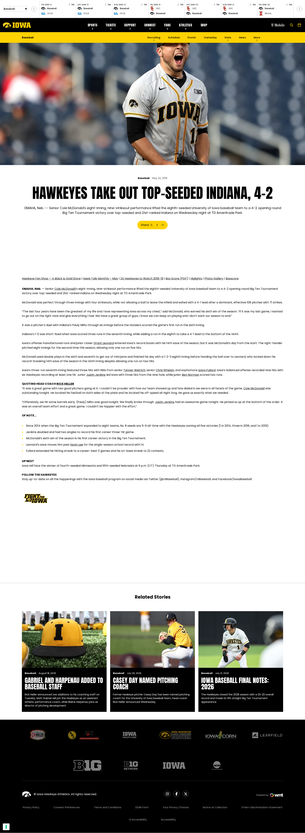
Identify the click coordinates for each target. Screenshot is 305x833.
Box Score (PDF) (177, 278)
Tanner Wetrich (134, 370)
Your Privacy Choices (176, 807)
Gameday (210, 37)
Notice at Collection (215, 807)
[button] (34, 9)
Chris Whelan (165, 370)
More (257, 37)
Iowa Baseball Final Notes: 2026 (235, 683)
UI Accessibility (138, 819)
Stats (228, 37)
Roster (192, 37)
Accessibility (168, 819)
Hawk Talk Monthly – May (100, 278)
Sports (92, 25)
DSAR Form (142, 807)
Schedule (174, 37)
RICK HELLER (65, 384)
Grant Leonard (104, 343)
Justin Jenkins (96, 375)
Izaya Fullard (207, 370)
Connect (150, 25)
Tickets (111, 25)
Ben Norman (190, 375)
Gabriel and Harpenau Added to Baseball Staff (64, 683)
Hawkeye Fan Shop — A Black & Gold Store (51, 278)
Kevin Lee (76, 445)
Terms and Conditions (107, 807)
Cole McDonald (65, 289)
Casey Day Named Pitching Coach (145, 683)
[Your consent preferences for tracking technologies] (6, 826)
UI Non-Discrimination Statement (261, 807)
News (242, 37)
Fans (167, 25)
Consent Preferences (66, 807)
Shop (204, 25)
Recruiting (153, 37)
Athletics (185, 25)
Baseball (143, 178)
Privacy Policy (31, 807)
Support (130, 25)
